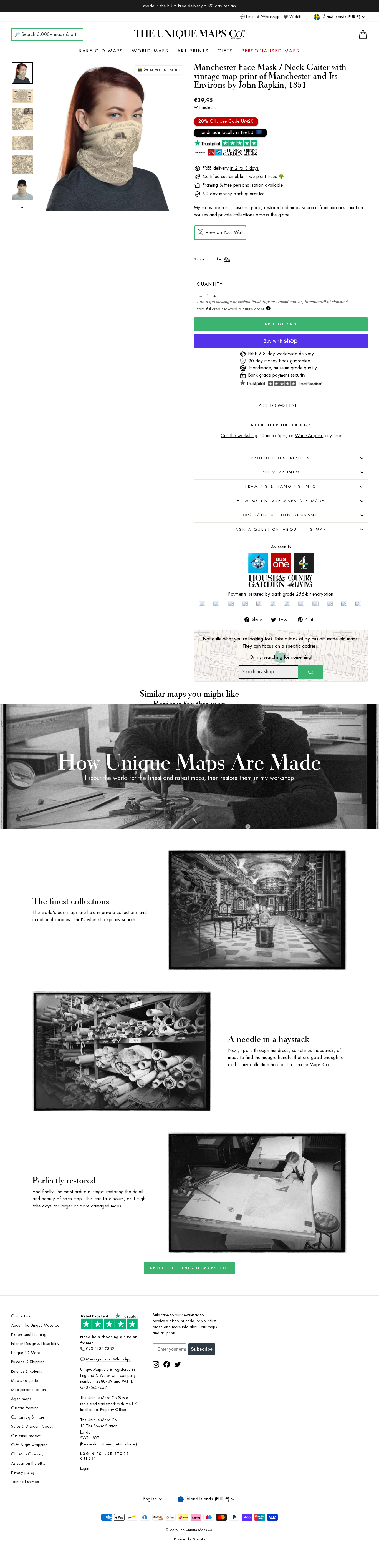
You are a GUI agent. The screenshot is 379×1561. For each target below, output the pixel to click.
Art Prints (193, 51)
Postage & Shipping (28, 1362)
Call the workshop (239, 436)
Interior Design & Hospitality (35, 1343)
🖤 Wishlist (293, 17)
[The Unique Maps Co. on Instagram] (156, 1364)
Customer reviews (26, 1436)
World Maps (150, 51)
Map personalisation (28, 1390)
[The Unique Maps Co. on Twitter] (177, 1364)
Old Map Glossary (27, 1454)
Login (84, 1468)
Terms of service (25, 1482)
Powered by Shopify (189, 1539)
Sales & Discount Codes (32, 1426)
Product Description (281, 458)
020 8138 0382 (100, 1349)
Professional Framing (28, 1334)
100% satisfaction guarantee (281, 515)
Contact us (20, 1316)
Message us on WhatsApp (108, 1359)
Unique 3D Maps (25, 1353)
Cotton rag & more (27, 1417)
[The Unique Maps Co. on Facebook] (166, 1364)
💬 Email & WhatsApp (259, 17)
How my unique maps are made (281, 501)
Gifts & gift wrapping (29, 1445)
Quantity (210, 284)
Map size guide (24, 1380)
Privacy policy (23, 1472)
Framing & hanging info (281, 486)
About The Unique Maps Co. (189, 1268)
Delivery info (281, 472)
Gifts (226, 51)
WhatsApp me (309, 436)
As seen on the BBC (28, 1463)
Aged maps (21, 1399)
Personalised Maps (271, 51)
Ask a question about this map (281, 529)
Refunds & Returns (26, 1371)
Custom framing (25, 1408)
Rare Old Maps (101, 51)
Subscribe (202, 1349)
